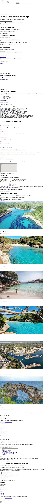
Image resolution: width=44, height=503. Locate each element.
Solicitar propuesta (3, 100)
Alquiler (9, 31)
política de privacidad (7, 187)
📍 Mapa (2, 235)
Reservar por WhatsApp (4, 21)
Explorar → (2, 63)
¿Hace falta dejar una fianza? (6, 475)
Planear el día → (3, 57)
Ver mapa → (2, 200)
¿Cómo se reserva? (4, 477)
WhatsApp (2, 500)
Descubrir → (2, 51)
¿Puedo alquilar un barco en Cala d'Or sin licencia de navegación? (12, 467)
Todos (2, 31)
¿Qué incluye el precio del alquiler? (7, 473)
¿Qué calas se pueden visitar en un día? (8, 476)
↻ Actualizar (3, 422)
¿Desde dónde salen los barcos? (6, 472)
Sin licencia (5, 31)
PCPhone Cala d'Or (8, 498)
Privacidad (2, 493)
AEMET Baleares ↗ (8, 422)
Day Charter (13, 31)
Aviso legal (2, 494)
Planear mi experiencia (4, 79)
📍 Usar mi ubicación (4, 197)
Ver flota (10, 21)
